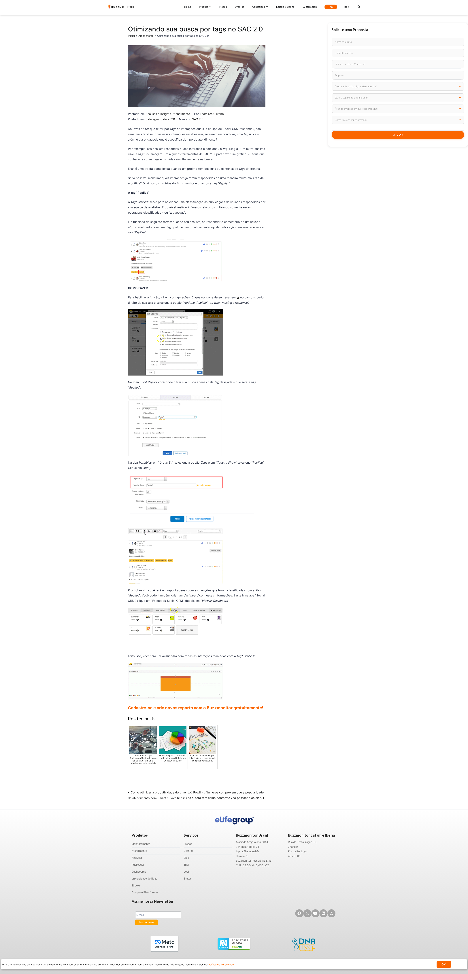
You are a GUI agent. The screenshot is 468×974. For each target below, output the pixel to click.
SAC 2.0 (197, 119)
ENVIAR (398, 134)
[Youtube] (315, 913)
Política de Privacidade (221, 964)
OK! (443, 964)
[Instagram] (331, 913)
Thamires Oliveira (212, 114)
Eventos (239, 6)
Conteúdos (258, 6)
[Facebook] (299, 913)
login (347, 6)
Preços (223, 6)
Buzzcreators (310, 6)
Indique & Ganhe (285, 6)
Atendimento (181, 114)
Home (187, 6)
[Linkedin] (323, 913)
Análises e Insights (158, 114)
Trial (330, 6)
